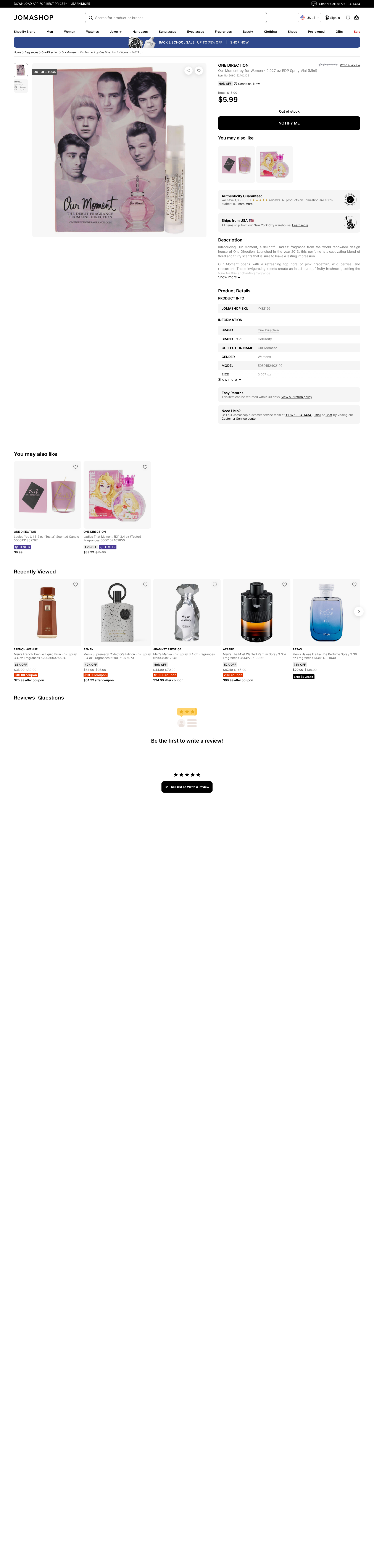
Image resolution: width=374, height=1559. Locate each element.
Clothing (270, 31)
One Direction (50, 52)
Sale (357, 31)
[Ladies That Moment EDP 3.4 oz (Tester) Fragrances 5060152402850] (145, 467)
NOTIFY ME (289, 123)
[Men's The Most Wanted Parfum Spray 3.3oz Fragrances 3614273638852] (284, 584)
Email (317, 415)
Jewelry (116, 31)
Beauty (248, 31)
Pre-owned (316, 31)
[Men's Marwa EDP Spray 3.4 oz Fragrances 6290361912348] (215, 584)
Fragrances (223, 31)
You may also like (236, 138)
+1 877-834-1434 (298, 415)
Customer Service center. (239, 418)
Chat (329, 415)
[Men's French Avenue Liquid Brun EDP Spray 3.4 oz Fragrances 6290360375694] (75, 584)
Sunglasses (167, 31)
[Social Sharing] (188, 70)
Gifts (339, 31)
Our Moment (69, 52)
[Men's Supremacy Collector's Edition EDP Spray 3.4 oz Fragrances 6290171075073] (145, 584)
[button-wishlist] (348, 17)
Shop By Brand (24, 31)
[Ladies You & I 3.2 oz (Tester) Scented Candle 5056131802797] (75, 467)
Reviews (24, 698)
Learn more (245, 204)
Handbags (140, 31)
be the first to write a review (187, 787)
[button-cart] (356, 17)
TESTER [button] (24, 547)
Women (69, 31)
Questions (51, 698)
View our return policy (296, 397)
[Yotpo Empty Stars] (328, 65)
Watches (92, 31)
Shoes (292, 31)
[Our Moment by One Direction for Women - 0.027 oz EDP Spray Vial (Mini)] (199, 70)
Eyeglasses (195, 31)
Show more (227, 277)
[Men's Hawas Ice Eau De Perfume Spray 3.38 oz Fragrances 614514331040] (354, 584)
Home (17, 52)
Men (50, 31)
